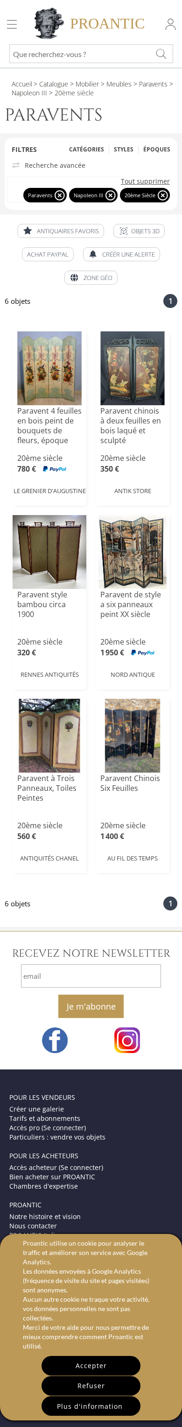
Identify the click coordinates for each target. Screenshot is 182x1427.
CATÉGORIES (86, 149)
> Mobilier (83, 83)
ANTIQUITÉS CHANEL (49, 858)
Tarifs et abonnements (44, 1118)
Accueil (22, 83)
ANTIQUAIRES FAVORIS (68, 231)
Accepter (91, 1365)
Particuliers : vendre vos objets (57, 1137)
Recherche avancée (55, 165)
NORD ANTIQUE (133, 674)
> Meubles (115, 83)
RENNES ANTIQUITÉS (50, 674)
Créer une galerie (36, 1108)
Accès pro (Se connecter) (47, 1127)
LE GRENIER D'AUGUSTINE (50, 491)
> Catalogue (51, 83)
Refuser (91, 1385)
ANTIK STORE (132, 491)
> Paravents (150, 83)
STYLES (123, 149)
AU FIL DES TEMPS (132, 858)
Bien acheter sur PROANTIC (52, 1176)
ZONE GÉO (98, 277)
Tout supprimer (145, 181)
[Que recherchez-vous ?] (161, 54)
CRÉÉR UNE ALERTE (128, 254)
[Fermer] (59, 195)
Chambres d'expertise (43, 1186)
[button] (139, 231)
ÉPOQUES (156, 149)
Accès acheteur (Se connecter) (56, 1167)
